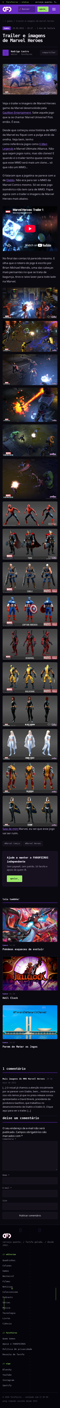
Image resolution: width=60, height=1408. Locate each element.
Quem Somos (9, 1338)
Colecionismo (10, 1292)
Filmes (6, 1281)
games (10, 21)
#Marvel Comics (12, 843)
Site (5, 1201)
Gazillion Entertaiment (17, 112)
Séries (6, 1302)
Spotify (7, 1385)
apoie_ (43, 9)
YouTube (7, 1375)
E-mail (7, 1188)
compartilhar (49, 52)
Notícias (8, 1287)
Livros (6, 1318)
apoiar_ (14, 878)
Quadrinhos (9, 1260)
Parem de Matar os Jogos (20, 1046)
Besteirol (8, 1276)
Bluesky (7, 1369)
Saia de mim (11, 829)
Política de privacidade (17, 1349)
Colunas (7, 1265)
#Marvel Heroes (33, 843)
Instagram (8, 1380)
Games (6, 28)
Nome (6, 1175)
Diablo (10, 180)
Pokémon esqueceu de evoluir (23, 949)
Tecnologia (9, 1313)
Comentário (9, 1139)
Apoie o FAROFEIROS (14, 1344)
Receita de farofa (13, 1354)
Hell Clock (10, 998)
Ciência (7, 1323)
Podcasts (8, 1297)
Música (6, 1308)
